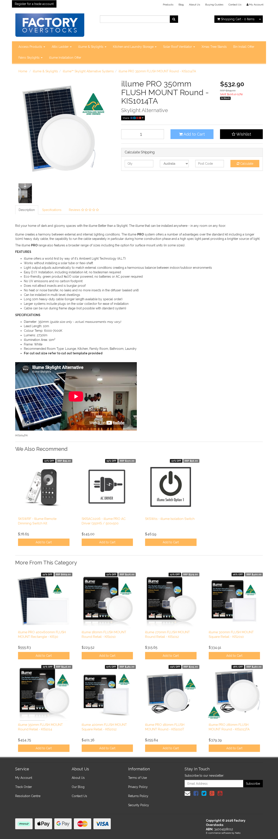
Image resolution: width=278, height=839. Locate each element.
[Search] (174, 19)
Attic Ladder (61, 46)
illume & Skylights (91, 46)
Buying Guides (214, 4)
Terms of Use (137, 777)
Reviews (75, 210)
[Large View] (25, 193)
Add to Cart (194, 134)
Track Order (23, 787)
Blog (181, 4)
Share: (126, 117)
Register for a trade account (34, 4)
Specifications (51, 210)
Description (27, 210)
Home (22, 71)
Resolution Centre (27, 796)
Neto (237, 833)
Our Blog (78, 787)
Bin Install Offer (243, 46)
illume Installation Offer (65, 57)
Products (168, 4)
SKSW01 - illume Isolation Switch (170, 519)
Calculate (246, 163)
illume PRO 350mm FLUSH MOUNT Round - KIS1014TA (157, 71)
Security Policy (138, 805)
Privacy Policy (138, 787)
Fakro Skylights (29, 57)
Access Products (30, 46)
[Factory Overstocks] (49, 23)
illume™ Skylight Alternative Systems (88, 71)
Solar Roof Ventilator (178, 46)
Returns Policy (138, 796)
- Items (238, 19)
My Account (23, 777)
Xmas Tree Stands (214, 46)
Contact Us (234, 4)
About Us (194, 4)
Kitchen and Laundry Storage (133, 46)
